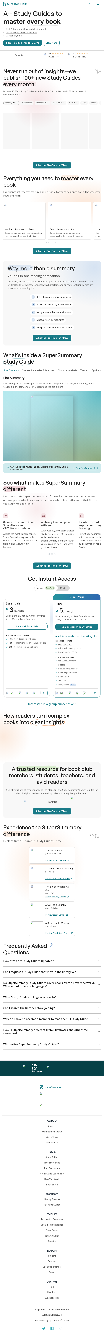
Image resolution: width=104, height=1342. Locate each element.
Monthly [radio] (64, 588)
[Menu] (98, 4)
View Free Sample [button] (84, 468)
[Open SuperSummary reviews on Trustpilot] (27, 55)
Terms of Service (61, 1320)
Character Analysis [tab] (67, 370)
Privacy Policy (41, 1320)
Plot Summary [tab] (11, 370)
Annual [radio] (45, 588)
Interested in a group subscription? (52, 704)
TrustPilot (52, 802)
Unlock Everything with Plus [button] (77, 626)
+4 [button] (44, 693)
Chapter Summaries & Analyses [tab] (38, 370)
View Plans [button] (51, 42)
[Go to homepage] (15, 4)
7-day (21, 32)
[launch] (44, 1329)
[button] (90, 4)
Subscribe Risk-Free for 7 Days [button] (22, 42)
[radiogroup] (52, 588)
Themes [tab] (84, 370)
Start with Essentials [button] (26, 626)
